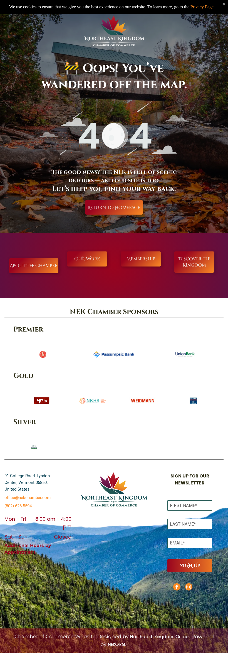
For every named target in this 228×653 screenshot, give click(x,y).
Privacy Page (202, 6)
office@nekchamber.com (27, 497)
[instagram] (188, 587)
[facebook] (176, 587)
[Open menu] (215, 31)
